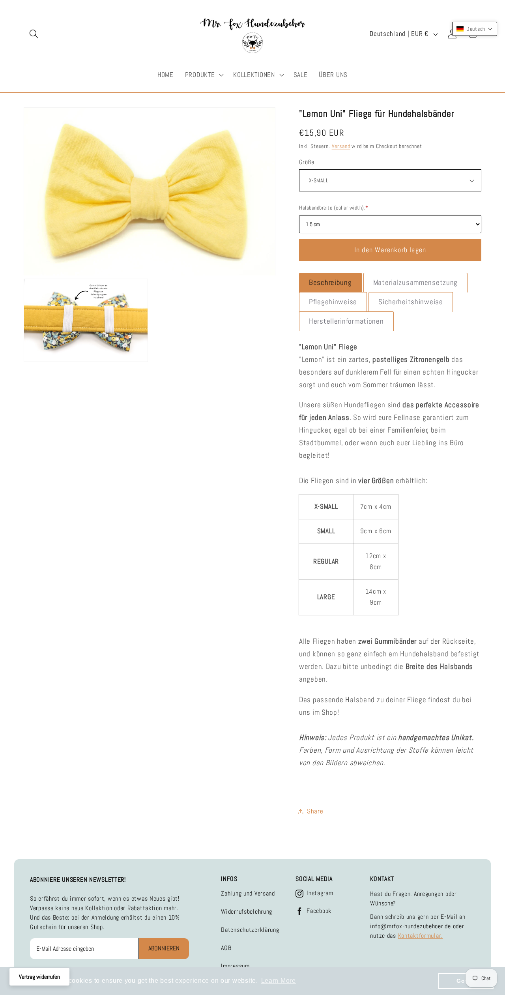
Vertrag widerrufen (39, 976)
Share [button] (315, 811)
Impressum (235, 966)
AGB (226, 948)
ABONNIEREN (164, 948)
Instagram (320, 893)
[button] (34, 34)
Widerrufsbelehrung (246, 911)
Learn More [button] (278, 980)
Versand (341, 146)
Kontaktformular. (420, 935)
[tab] (330, 282)
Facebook (319, 911)
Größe (306, 162)
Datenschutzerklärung (250, 930)
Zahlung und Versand (248, 893)
